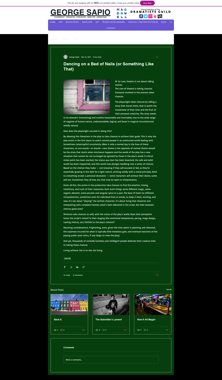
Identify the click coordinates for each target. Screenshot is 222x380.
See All (168, 289)
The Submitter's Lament (109, 319)
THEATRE (65, 39)
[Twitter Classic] (146, 16)
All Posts (54, 39)
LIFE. (76, 39)
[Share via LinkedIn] (77, 267)
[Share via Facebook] (64, 267)
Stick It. (58, 319)
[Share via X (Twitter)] (71, 267)
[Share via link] (83, 267)
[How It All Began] (152, 304)
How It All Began (146, 319)
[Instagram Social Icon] (150, 16)
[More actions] (157, 56)
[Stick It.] (69, 304)
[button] (168, 39)
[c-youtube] (155, 16)
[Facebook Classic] (141, 16)
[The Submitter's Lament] (111, 304)
